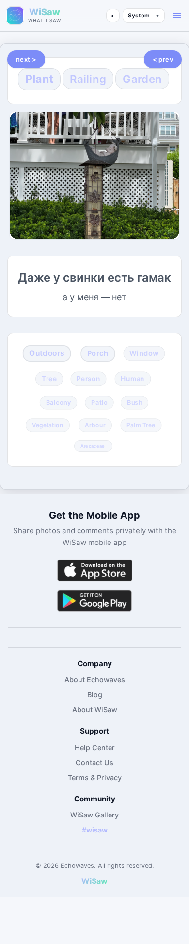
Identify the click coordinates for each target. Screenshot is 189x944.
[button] (177, 15)
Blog (94, 694)
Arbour (95, 424)
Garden (142, 78)
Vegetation (47, 424)
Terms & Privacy (95, 777)
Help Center (95, 747)
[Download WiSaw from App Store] (94, 570)
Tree (49, 378)
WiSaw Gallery (94, 815)
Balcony (58, 402)
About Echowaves (94, 679)
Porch (97, 353)
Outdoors (47, 353)
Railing (88, 78)
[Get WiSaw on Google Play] (94, 600)
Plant (39, 79)
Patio (99, 402)
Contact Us (94, 762)
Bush (134, 402)
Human (133, 378)
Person (88, 378)
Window (143, 353)
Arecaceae (92, 445)
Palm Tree (140, 424)
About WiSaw (94, 709)
